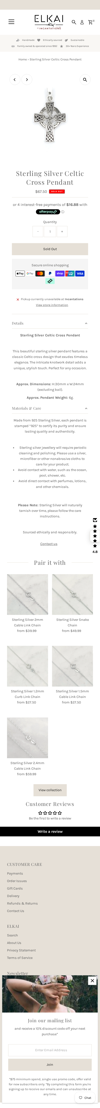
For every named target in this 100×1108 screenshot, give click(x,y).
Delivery (13, 896)
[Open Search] (74, 22)
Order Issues (17, 881)
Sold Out (50, 249)
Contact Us (15, 911)
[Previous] (14, 79)
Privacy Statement (21, 950)
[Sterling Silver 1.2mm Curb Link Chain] (27, 666)
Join (50, 1065)
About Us (14, 943)
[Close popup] (92, 981)
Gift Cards (15, 888)
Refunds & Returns (22, 903)
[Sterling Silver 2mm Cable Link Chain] (27, 594)
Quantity (50, 222)
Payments (15, 873)
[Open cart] (90, 22)
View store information (52, 305)
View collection (50, 790)
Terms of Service (20, 958)
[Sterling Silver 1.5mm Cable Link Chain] (72, 666)
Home (22, 59)
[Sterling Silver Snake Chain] (72, 594)
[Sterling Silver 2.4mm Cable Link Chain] (27, 737)
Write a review (50, 831)
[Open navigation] (11, 22)
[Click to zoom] (85, 79)
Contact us (49, 544)
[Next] (26, 79)
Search (12, 935)
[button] (95, 536)
